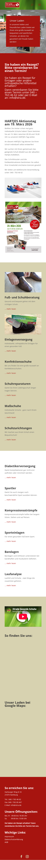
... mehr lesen (10, 309)
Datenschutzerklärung (14, 839)
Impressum (9, 836)
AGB (6, 842)
